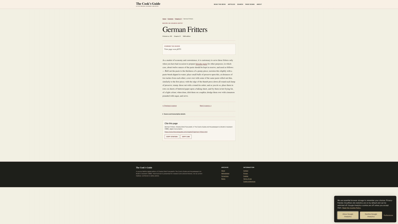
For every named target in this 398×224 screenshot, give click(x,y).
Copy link (186, 136)
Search (240, 4)
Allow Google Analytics (348, 215)
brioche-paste (201, 63)
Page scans (250, 4)
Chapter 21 (178, 19)
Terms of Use (247, 179)
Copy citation (172, 136)
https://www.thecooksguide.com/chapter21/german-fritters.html (186, 132)
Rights (223, 179)
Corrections (225, 176)
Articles (231, 4)
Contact (245, 171)
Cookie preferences (249, 181)
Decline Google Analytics (371, 215)
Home (164, 19)
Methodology (225, 173)
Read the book (220, 4)
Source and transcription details (174, 114)
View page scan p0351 (172, 47)
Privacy (245, 173)
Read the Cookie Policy (351, 208)
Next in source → (205, 106)
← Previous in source (170, 106)
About (259, 4)
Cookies (245, 176)
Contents (170, 19)
